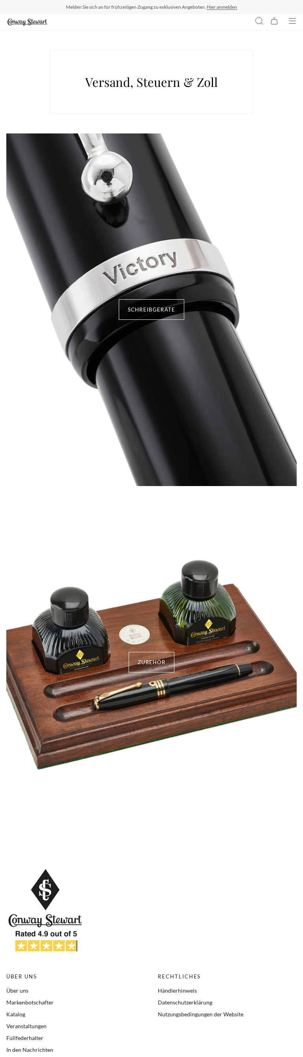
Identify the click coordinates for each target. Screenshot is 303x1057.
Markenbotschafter (30, 1002)
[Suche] (259, 22)
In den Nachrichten (29, 1049)
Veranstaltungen (26, 1026)
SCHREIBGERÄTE (152, 309)
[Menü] (292, 22)
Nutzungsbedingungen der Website (200, 1014)
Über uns (17, 990)
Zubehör (151, 662)
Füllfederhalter (24, 1037)
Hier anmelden (222, 7)
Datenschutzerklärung (185, 1002)
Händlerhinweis (177, 990)
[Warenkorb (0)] (274, 22)
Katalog (15, 1014)
